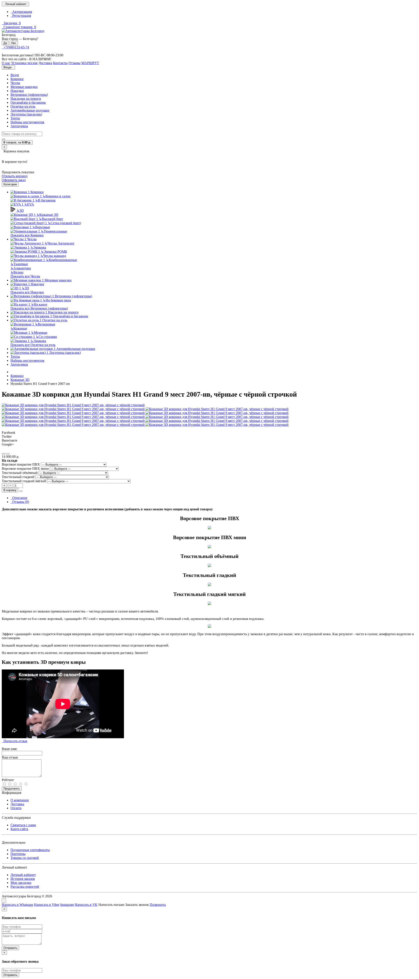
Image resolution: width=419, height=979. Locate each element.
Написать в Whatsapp (17, 905)
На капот (39, 304)
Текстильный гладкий (18, 477)
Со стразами (46, 337)
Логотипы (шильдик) (26, 114)
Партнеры (18, 854)
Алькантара (20, 268)
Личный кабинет (23, 875)
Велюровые (45, 324)
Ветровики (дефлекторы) (29, 94)
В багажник (45, 200)
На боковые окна (57, 300)
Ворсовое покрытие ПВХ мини (26, 468)
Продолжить (11, 788)
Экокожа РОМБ (54, 251)
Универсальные (54, 231)
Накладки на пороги (25, 98)
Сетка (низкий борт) (64, 223)
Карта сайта (19, 829)
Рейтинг (8, 780)
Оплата (15, 808)
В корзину (10, 490)
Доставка (17, 804)
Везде (14, 75)
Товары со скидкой (24, 858)
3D (20, 210)
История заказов (22, 879)
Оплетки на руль (22, 106)
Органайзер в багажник (28, 102)
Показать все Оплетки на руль (32, 345)
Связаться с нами (23, 825)
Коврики (17, 79)
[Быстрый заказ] (21, 491)
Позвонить (158, 905)
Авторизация (21, 12)
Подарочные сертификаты (30, 850)
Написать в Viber (46, 905)
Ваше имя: (9, 749)
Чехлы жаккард (53, 256)
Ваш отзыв (10, 757)
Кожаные (18, 328)
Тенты (15, 118)
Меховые (39, 332)
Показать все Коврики (27, 235)
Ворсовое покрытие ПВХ (21, 464)
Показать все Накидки (27, 292)
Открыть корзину (15, 176)
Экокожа (38, 247)
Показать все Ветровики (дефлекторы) (39, 308)
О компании (19, 800)
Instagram (67, 905)
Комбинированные (61, 260)
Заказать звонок (137, 905)
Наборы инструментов (27, 122)
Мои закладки (20, 882)
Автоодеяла (19, 126)
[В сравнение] (8, 453)
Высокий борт (51, 219)
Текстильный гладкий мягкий (24, 481)
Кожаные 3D (47, 215)
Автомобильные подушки (29, 110)
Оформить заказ (14, 180)
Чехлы (15, 83)
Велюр (16, 272)
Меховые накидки (24, 87)
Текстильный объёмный (20, 473)
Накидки (17, 91)
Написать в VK (86, 905)
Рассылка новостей (24, 886)
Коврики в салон (56, 196)
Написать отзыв (14, 741)
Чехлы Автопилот (59, 243)
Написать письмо (111, 905)
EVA (29, 204)
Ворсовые (41, 227)
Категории (10, 184)
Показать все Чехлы (25, 276)
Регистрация (20, 15)
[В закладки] (3, 453)
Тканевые (19, 264)
